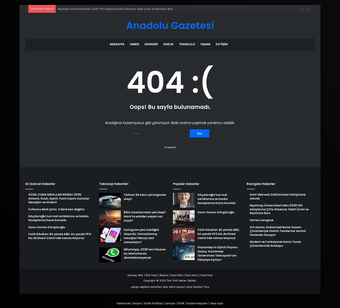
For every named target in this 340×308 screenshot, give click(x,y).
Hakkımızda (123, 303)
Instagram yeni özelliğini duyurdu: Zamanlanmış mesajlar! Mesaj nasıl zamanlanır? (141, 236)
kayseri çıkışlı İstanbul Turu (192, 286)
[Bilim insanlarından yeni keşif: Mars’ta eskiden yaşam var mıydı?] (110, 217)
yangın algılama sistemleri (146, 286)
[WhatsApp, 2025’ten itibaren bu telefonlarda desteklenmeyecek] (110, 254)
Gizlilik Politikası (153, 303)
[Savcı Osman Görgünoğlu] (184, 217)
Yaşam (205, 44)
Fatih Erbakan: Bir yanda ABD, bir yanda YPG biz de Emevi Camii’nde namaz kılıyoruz (219, 234)
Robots (164, 275)
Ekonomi (151, 44)
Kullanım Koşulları (197, 303)
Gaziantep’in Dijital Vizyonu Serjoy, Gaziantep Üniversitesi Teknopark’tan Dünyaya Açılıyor (218, 253)
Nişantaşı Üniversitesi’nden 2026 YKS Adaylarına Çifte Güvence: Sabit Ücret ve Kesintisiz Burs (115, 8)
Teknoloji (187, 44)
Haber (134, 44)
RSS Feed (151, 275)
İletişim (222, 44)
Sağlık (168, 44)
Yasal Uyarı (216, 303)
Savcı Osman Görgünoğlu (216, 212)
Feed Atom (191, 275)
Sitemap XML (135, 275)
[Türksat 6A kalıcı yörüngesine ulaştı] (110, 200)
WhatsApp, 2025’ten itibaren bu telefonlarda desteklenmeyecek (145, 253)
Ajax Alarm (169, 286)
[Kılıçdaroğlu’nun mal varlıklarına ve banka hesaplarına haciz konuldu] (184, 200)
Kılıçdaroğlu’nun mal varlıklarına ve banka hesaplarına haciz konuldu (217, 199)
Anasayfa (117, 44)
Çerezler (170, 303)
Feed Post (206, 275)
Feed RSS (176, 275)
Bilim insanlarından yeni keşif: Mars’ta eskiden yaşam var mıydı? (145, 216)
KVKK (181, 303)
